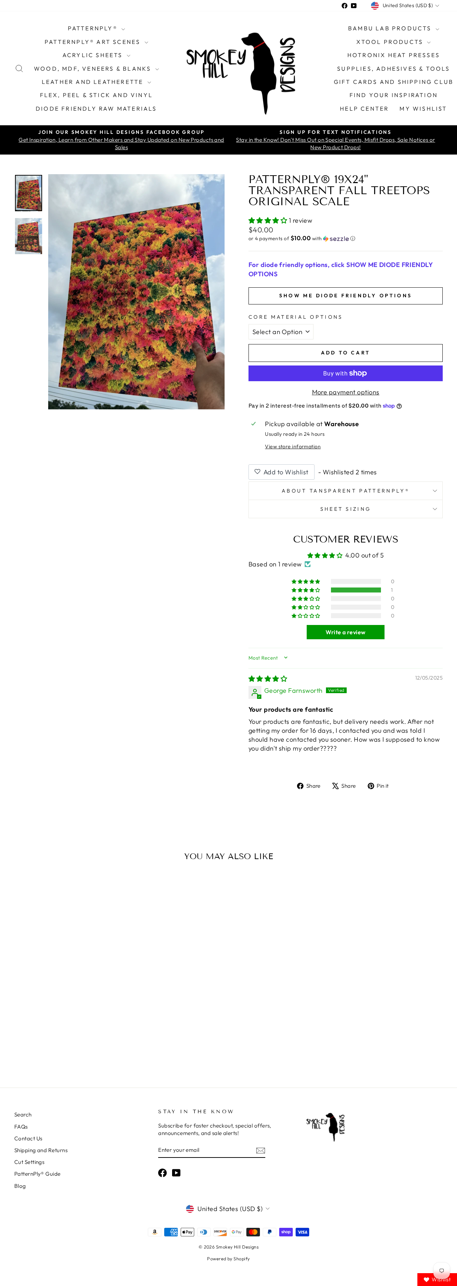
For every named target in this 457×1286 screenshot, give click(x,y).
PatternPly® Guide (37, 1173)
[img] (267, 679)
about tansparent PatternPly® (346, 491)
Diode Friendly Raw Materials (96, 108)
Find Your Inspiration (394, 95)
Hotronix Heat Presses (393, 55)
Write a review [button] (345, 632)
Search (23, 1114)
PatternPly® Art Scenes (94, 41)
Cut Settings (29, 1162)
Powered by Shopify (228, 1258)
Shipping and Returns (40, 1150)
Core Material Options (295, 317)
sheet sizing (345, 509)
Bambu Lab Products (391, 28)
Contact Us (28, 1138)
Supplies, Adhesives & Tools (393, 68)
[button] (268, 220)
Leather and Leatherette (94, 81)
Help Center (364, 108)
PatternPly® (94, 28)
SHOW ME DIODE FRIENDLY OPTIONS (345, 295)
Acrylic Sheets (93, 55)
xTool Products (390, 41)
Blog (20, 1185)
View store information (293, 446)
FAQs (21, 1126)
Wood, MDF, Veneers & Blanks (94, 68)
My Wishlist (423, 108)
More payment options (346, 392)
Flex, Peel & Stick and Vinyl (96, 95)
